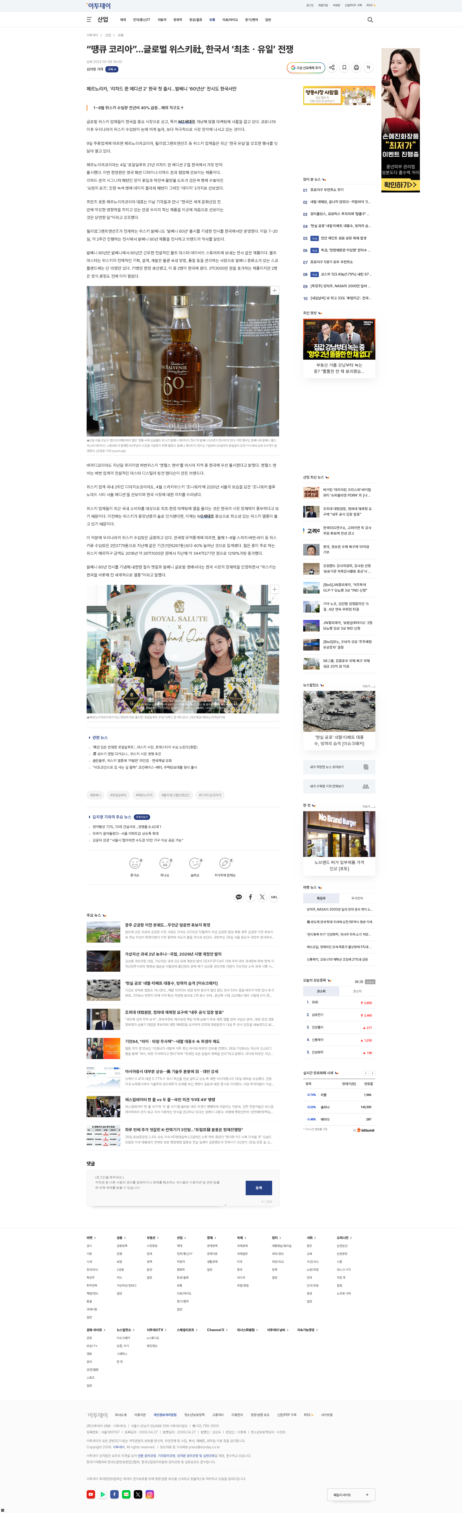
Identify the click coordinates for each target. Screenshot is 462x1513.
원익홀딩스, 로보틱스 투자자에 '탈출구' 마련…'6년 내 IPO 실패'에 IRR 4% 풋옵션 (368, 214)
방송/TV (92, 1346)
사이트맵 (327, 1415)
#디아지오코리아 (210, 795)
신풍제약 (317, 1040)
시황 (89, 1254)
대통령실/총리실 (282, 1246)
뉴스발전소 (124, 1330)
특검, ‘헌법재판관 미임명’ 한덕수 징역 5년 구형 (350, 250)
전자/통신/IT (141, 20)
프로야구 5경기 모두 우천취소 (331, 262)
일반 (268, 20)
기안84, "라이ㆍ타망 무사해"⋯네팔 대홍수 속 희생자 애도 (172, 1041)
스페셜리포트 (185, 1330)
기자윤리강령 (166, 1456)
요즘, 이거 (123, 1346)
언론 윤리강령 (147, 1456)
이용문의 (237, 1415)
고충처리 (218, 1415)
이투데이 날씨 (276, 1330)
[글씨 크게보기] (368, 67)
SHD (315, 1002)
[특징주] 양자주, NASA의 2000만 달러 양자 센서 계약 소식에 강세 (358, 286)
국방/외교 (278, 1262)
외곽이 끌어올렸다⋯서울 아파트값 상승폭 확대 (126, 833)
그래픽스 (122, 1354)
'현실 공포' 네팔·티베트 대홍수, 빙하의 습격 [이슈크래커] (171, 983)
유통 (212, 20)
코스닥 (357, 991)
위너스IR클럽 (246, 1330)
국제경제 (242, 1246)
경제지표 (212, 1254)
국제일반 (242, 1254)
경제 (210, 1238)
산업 (102, 19)
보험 (119, 1262)
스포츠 (91, 1377)
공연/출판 (92, 1370)
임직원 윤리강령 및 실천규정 (196, 1456)
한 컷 (120, 1362)
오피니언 (342, 1238)
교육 (309, 1254)
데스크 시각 (344, 1269)
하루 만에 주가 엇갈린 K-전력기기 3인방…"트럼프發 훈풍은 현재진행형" (184, 1129)
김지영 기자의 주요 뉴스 (111, 817)
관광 (89, 1338)
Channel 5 (215, 1330)
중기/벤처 (251, 20)
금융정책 (122, 1246)
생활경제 (212, 1262)
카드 (119, 1277)
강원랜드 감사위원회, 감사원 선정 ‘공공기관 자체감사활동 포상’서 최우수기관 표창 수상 (347, 571)
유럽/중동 (243, 1285)
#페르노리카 (144, 795)
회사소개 (121, 1415)
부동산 (151, 1238)
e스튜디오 (153, 1338)
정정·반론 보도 (260, 1415)
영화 (89, 1354)
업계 (149, 1254)
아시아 (241, 1277)
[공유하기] (332, 67)
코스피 (321, 991)
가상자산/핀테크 (126, 1285)
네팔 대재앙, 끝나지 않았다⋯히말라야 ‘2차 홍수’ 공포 (348, 202)
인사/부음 (313, 1285)
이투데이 (92, 35)
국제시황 (92, 1309)
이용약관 (140, 1415)
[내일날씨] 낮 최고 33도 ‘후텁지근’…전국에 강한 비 (346, 298)
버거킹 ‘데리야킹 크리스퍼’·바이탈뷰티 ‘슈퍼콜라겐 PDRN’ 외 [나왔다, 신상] (347, 495)
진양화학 (317, 1052)
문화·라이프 (94, 1330)
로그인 (310, 5)
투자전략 (357, 898)
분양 (149, 1269)
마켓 (89, 1238)
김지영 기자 (95, 69)
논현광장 (342, 1254)
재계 (123, 20)
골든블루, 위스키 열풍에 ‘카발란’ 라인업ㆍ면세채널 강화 (132, 761)
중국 (239, 1269)
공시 (89, 1246)
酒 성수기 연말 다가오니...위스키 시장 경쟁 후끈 (127, 754)
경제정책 (212, 1246)
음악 (89, 1362)
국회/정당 (278, 1254)
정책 (149, 1262)
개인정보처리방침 (165, 1415)
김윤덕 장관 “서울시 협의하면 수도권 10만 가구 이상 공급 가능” (138, 840)
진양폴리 (317, 1027)
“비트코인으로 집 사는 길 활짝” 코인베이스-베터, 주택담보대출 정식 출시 (145, 767)
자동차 (162, 20)
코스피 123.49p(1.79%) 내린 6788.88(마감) (349, 274)
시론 (339, 1262)
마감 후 (341, 1277)
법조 (309, 1246)
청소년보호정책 (194, 1415)
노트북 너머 (344, 1293)
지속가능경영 (305, 1330)
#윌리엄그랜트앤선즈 (176, 795)
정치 (275, 1238)
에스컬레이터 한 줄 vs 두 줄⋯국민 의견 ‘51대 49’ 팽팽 (170, 1099)
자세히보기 (142, 817)
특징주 (321, 898)
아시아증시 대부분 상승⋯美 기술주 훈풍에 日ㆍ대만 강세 (171, 1071)
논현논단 (342, 1246)
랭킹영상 (152, 1346)
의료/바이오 (230, 20)
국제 (240, 1238)
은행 (119, 1254)
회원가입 (323, 5)
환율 (89, 1301)
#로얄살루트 (118, 795)
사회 (310, 1238)
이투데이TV (155, 1330)
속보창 (336, 5)
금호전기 (317, 1015)
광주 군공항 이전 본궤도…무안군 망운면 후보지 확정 (167, 925)
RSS (369, 5)
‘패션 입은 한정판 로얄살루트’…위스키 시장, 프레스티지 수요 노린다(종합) (145, 747)
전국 (309, 1277)
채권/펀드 (92, 1293)
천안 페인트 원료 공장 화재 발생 (339, 238)
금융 (119, 1238)
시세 (89, 1262)
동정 (309, 1293)
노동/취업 (313, 1269)
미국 (239, 1262)
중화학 (177, 20)
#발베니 (95, 795)
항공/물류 (195, 20)
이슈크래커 (123, 1338)
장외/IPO (92, 1269)
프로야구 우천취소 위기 (327, 190)
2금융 (120, 1269)
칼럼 (339, 1285)
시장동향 (152, 1246)
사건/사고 (313, 1262)
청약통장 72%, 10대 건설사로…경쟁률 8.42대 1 (127, 827)
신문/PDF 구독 (353, 5)
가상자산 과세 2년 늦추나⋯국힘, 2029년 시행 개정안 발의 (173, 954)
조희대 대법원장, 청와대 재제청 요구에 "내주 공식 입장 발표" (174, 1012)
